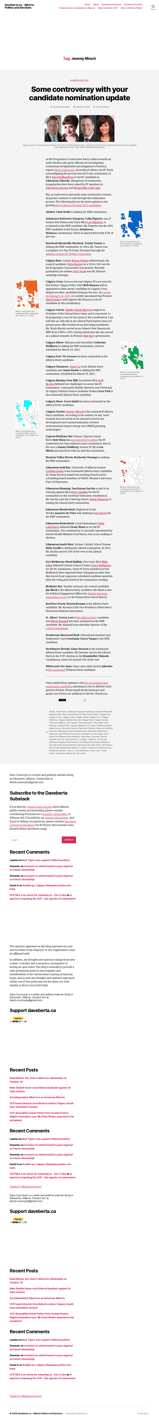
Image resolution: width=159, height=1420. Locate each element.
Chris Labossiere (85, 723)
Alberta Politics (79, 80)
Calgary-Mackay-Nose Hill (69, 720)
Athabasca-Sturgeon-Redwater (80, 711)
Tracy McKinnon (81, 750)
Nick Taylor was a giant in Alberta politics (46, 860)
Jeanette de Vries (56, 739)
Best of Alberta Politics (131, 8)
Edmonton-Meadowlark (77, 731)
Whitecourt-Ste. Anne (75, 753)
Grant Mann (86, 736)
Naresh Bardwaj (69, 745)
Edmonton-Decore (69, 728)
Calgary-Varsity (101, 720)
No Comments (102, 107)
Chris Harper (71, 723)
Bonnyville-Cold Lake (77, 714)
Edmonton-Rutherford (97, 731)
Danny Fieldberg (98, 725)
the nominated (56, 670)
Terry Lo (70, 750)
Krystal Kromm (72, 742)
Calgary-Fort (95, 717)
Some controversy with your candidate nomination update (79, 93)
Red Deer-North (94, 745)
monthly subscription (55, 814)
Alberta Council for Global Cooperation (68, 254)
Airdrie (52, 711)
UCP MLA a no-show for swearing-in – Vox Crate (38, 895)
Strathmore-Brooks (57, 750)
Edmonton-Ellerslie (86, 728)
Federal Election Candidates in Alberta (77, 8)
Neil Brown (81, 745)
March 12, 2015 (83, 107)
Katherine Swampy (57, 742)
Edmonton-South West (58, 734)
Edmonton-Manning (57, 731)
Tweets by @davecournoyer (25, 1186)
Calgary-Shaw (88, 720)
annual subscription (56, 817)
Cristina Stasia (63, 725)
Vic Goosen (60, 753)
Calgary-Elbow (82, 717)
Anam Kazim (61, 711)
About (96, 4)
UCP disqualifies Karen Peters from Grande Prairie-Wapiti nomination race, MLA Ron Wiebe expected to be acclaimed (42, 1117)
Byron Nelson (93, 714)
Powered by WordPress (76, 1413)
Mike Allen (57, 745)
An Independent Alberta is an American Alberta (37, 1097)
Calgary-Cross (55, 717)
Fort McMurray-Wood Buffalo (67, 736)
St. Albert (83, 748)
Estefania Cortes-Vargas (92, 734)
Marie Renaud (95, 742)
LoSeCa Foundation (57, 628)
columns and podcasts (39, 807)
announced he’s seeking (84, 440)
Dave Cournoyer (63, 107)
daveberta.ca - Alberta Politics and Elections (19, 6)
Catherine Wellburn (57, 723)
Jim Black (83, 739)
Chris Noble (98, 723)
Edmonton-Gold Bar (104, 728)
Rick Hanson (107, 745)
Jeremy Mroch (71, 739)
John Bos (92, 739)
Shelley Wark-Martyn (69, 748)
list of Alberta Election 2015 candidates (78, 205)
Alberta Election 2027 (108, 8)
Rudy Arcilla (54, 748)
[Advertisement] (79, 39)
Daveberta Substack (111, 4)
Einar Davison (75, 734)
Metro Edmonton (64, 170)
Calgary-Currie (68, 717)
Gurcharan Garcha (99, 736)
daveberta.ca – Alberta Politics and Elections (40, 1413)
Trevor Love (95, 750)
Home (87, 4)
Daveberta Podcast (133, 4)
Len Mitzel (83, 742)
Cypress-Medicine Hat (80, 725)
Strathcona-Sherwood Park (99, 748)
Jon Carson (101, 739)
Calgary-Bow (105, 714)
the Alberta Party (87, 617)
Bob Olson (62, 714)
